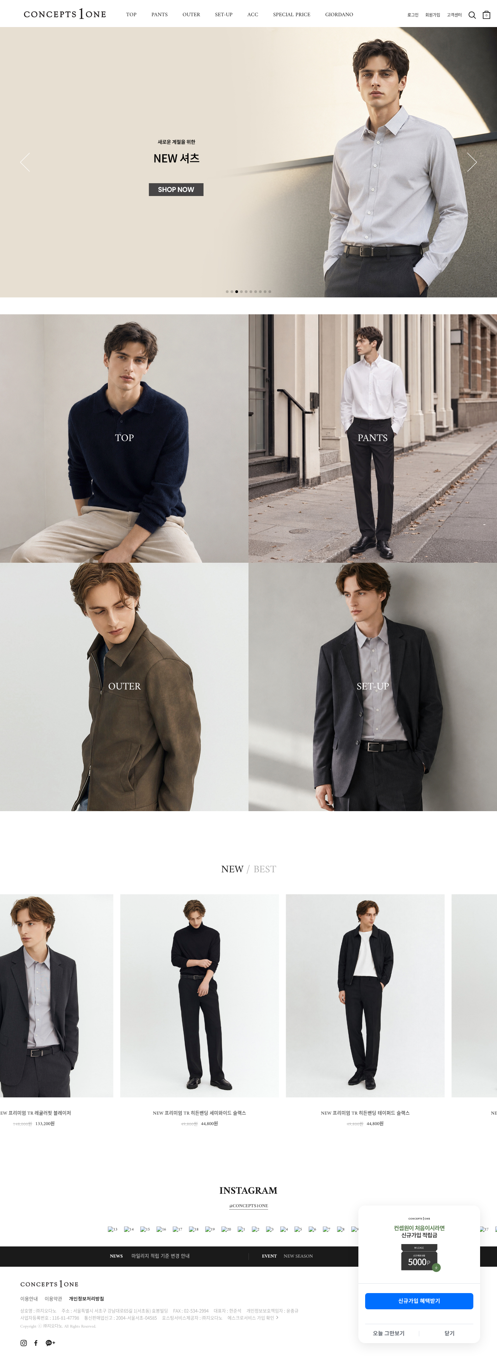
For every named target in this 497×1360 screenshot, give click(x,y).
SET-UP (224, 15)
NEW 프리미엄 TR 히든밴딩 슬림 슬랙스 (249, 1113)
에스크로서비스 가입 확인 (251, 1317)
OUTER (191, 15)
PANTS (159, 15)
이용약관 (53, 1299)
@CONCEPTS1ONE (248, 1206)
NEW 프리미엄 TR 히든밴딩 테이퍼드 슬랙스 (83, 1113)
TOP (131, 15)
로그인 (413, 15)
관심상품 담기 (154, 900)
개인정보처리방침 (86, 1299)
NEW (232, 870)
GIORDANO (339, 15)
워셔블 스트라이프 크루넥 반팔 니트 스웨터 (414, 1113)
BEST (265, 870)
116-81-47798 (65, 1317)
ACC (252, 15)
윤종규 (292, 1310)
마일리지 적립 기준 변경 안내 (161, 1256)
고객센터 (454, 15)
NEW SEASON (298, 1256)
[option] (83, 1011)
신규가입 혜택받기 (419, 1301)
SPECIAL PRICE (291, 15)
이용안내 (29, 1299)
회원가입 (432, 15)
